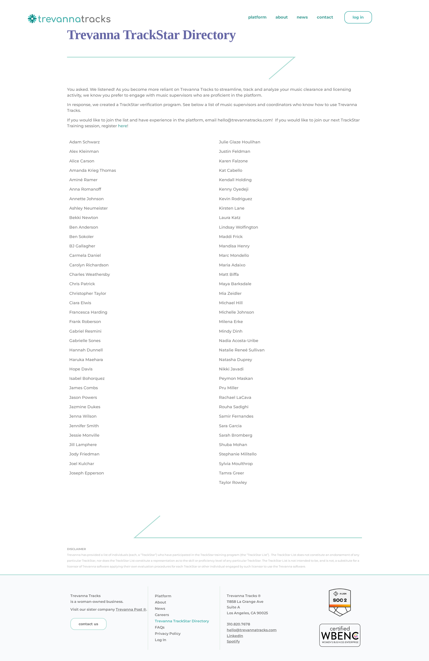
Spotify (233, 641)
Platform (257, 17)
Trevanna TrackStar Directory (182, 621)
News (302, 17)
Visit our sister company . (108, 609)
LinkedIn (235, 636)
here (122, 125)
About (281, 17)
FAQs (159, 627)
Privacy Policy (168, 633)
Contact (325, 17)
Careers (162, 615)
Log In (160, 640)
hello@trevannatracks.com (252, 630)
